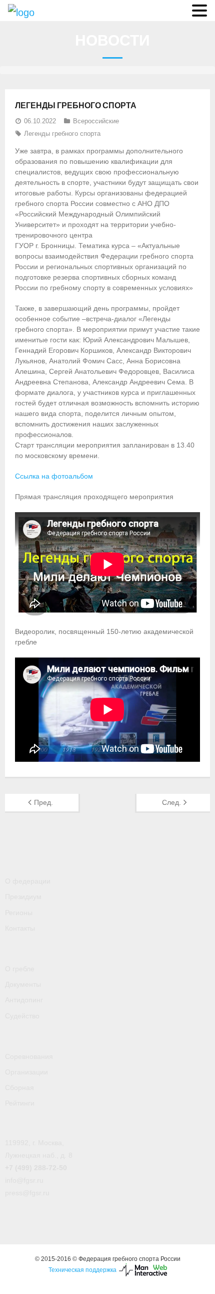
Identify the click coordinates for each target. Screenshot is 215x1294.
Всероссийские (96, 121)
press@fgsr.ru (27, 1193)
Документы (23, 984)
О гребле (19, 969)
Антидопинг (24, 1000)
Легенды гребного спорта (62, 133)
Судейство (22, 1016)
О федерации (27, 881)
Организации (26, 1072)
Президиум (23, 897)
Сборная (19, 1088)
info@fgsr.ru (24, 1180)
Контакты (20, 928)
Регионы (18, 913)
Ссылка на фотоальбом (54, 476)
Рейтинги (19, 1103)
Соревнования (29, 1056)
